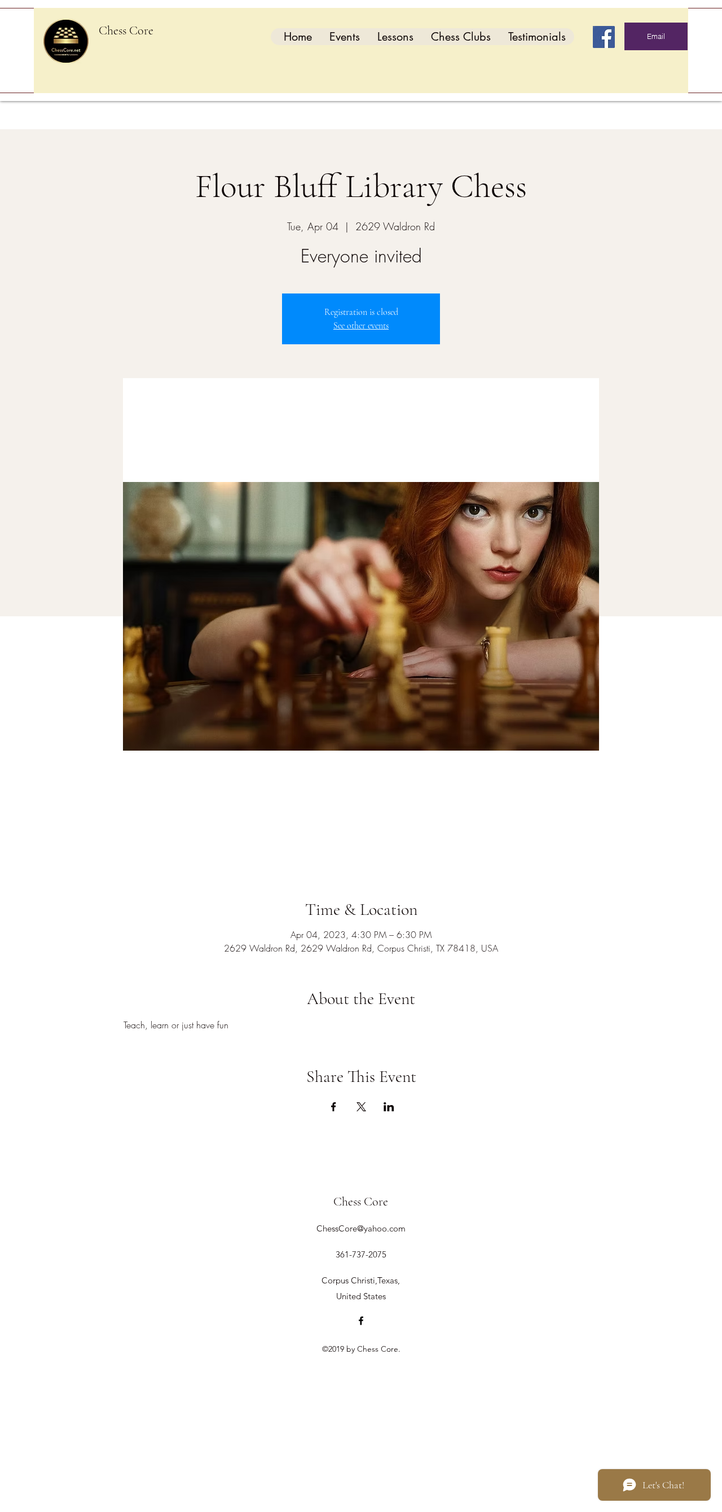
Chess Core (126, 30)
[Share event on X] (361, 1106)
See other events (361, 325)
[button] (344, 36)
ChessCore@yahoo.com (361, 1228)
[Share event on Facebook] (333, 1106)
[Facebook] (604, 37)
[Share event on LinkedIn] (389, 1106)
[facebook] (361, 1320)
